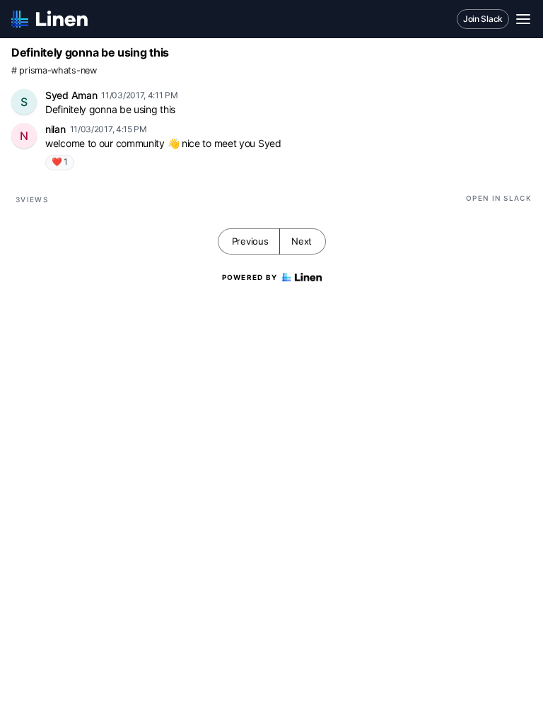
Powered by (250, 277)
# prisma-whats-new (54, 70)
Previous (250, 241)
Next (301, 241)
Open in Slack (499, 198)
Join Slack (483, 18)
